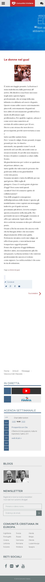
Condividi (10, 282)
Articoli (15, 371)
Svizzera (6, 547)
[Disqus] (22, 332)
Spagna (32, 547)
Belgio (31, 537)
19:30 (23, 422)
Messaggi (26, 371)
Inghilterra (7, 533)
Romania (19, 543)
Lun (6, 417)
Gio (6, 433)
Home (6, 371)
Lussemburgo (34, 543)
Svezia (18, 533)
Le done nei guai (14, 270)
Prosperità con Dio (20, 427)
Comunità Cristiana (24, 3)
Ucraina (6, 540)
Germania (19, 540)
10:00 (14, 422)
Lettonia (6, 543)
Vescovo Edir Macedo (13, 374)
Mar (6, 422)
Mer (6, 427)
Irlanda (31, 533)
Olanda (31, 540)
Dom (6, 448)
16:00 (18, 422)
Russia (18, 537)
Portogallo (7, 537)
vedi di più (16, 438)
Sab (6, 443)
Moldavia (19, 547)
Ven (6, 438)
